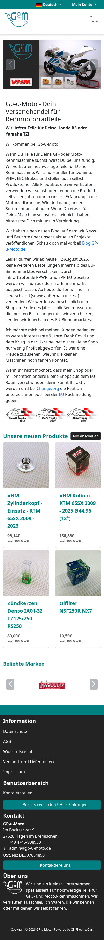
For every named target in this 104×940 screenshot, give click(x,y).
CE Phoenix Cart (82, 929)
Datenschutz (15, 731)
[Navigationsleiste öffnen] (72, 19)
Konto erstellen (17, 793)
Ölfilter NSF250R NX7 (75, 607)
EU (61, 394)
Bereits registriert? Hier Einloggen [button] (55, 805)
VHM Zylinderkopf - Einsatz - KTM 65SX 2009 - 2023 (24, 510)
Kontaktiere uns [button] (54, 865)
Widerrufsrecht (17, 751)
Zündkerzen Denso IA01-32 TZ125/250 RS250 (24, 614)
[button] (48, 4)
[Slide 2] (57, 84)
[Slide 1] (47, 84)
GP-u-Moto (43, 929)
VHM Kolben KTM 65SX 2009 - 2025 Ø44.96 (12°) (77, 507)
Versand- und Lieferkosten (28, 761)
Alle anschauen (86, 436)
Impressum (14, 771)
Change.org (48, 388)
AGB (7, 741)
